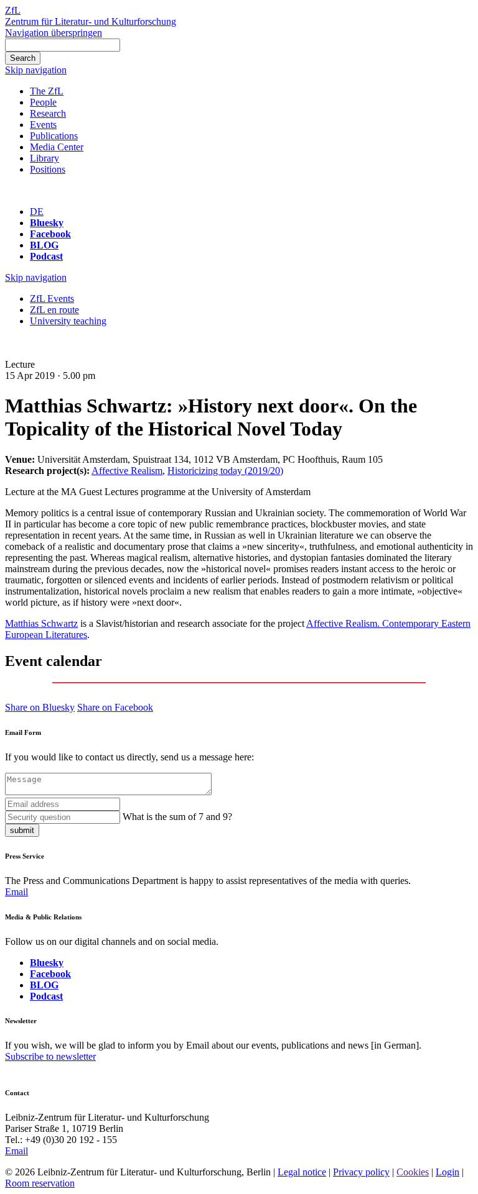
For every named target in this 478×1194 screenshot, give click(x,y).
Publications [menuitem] (54, 135)
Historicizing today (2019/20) (225, 470)
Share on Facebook (115, 707)
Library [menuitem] (44, 158)
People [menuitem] (43, 102)
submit (22, 830)
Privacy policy (361, 1172)
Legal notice (302, 1172)
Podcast (46, 256)
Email (16, 891)
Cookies (412, 1172)
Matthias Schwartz (41, 623)
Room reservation (40, 1183)
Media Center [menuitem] (56, 147)
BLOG (44, 245)
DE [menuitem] (37, 211)
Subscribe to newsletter (50, 1056)
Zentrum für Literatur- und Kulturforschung (90, 21)
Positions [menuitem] (47, 169)
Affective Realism (126, 470)
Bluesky (46, 222)
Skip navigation (36, 70)
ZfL (13, 10)
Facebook (50, 234)
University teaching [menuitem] (68, 321)
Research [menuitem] (48, 113)
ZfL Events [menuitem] (52, 298)
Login (447, 1172)
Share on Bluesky (40, 707)
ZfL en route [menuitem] (54, 309)
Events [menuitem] (43, 124)
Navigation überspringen (53, 32)
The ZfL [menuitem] (46, 91)
